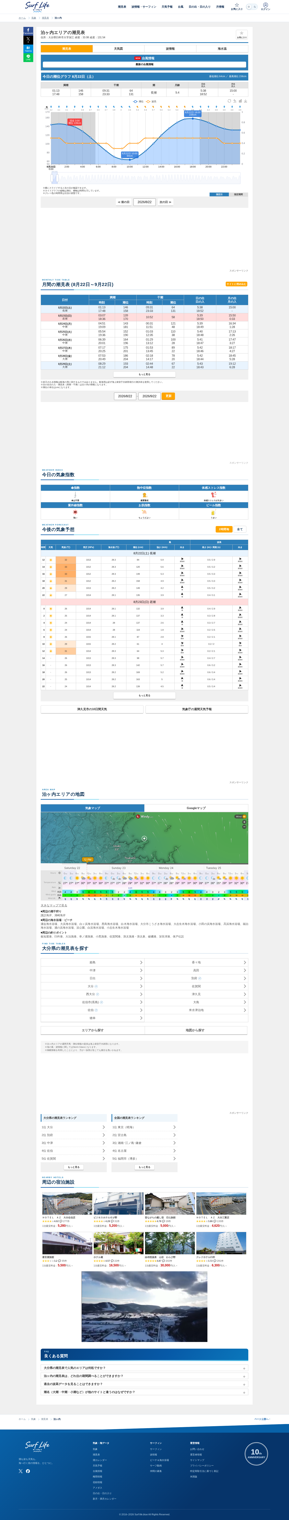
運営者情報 (196, 1454)
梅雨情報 (97, 1476)
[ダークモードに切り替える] (252, 7)
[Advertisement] (144, 241)
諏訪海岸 (46, 915)
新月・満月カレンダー (104, 1498)
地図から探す (195, 1030)
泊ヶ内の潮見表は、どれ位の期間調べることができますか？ (83, 1376)
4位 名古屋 (119, 1150)
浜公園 (80, 927)
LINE (28, 59)
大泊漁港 (70, 936)
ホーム (22, 17)
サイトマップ (197, 1460)
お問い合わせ (197, 1449)
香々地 (196, 962)
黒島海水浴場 (110, 923)
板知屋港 (46, 936)
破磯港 (152, 936)
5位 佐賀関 (49, 1158)
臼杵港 (58, 936)
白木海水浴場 (129, 923)
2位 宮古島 (119, 1135)
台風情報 (97, 1471)
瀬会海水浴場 (49, 923)
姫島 (93, 962)
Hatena (28, 51)
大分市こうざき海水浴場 (155, 923)
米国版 (193, 1476)
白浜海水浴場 (95, 927)
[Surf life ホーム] (38, 7)
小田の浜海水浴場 (210, 923)
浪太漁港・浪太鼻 (134, 936)
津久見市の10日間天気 (92, 709)
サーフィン (156, 1449)
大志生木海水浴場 (185, 923)
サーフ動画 (156, 1465)
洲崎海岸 (59, 915)
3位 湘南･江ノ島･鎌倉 (127, 1143)
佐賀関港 (115, 936)
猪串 (93, 1018)
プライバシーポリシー (202, 1465)
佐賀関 (196, 986)
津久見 (196, 994)
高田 (196, 970)
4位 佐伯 (47, 1150)
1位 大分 (47, 1127)
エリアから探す (93, 1030)
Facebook (28, 33)
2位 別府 (47, 1135)
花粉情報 (97, 1482)
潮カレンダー (100, 1460)
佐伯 (91, 1010)
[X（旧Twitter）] (21, 1471)
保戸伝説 (178, 936)
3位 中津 (47, 1143)
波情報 (170, 48)
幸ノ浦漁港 (86, 936)
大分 (91, 986)
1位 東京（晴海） (123, 1127)
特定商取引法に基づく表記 (204, 1471)
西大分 (90, 994)
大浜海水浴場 (68, 923)
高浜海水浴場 (232, 923)
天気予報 (97, 1465)
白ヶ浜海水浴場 (89, 923)
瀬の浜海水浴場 (64, 927)
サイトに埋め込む (236, 284)
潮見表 (45, 17)
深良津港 (164, 936)
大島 (196, 1002)
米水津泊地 (196, 1010)
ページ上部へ (262, 1419)
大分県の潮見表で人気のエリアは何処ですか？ (75, 1367)
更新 (168, 395)
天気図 (118, 48)
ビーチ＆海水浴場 (159, 1460)
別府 (194, 978)
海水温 (222, 48)
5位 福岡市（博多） (125, 1158)
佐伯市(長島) (90, 1002)
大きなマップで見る (54, 905)
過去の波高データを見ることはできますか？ (73, 1384)
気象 (33, 17)
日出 (93, 978)
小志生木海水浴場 (118, 927)
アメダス (97, 1487)
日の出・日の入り (102, 1493)
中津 (93, 970)
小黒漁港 (101, 936)
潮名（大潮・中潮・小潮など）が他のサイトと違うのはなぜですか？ (89, 1392)
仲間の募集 (156, 1471)
